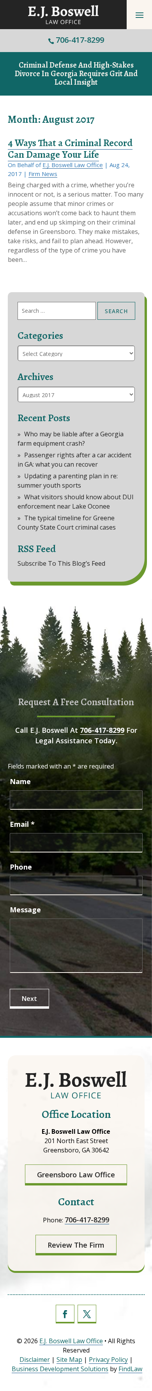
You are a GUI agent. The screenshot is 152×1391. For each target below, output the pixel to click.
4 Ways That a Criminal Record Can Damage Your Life (70, 148)
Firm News (42, 174)
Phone (21, 867)
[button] (139, 15)
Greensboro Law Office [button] (76, 1174)
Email (22, 824)
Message (25, 909)
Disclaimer (34, 1359)
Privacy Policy (108, 1359)
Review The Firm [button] (76, 1245)
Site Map (69, 1359)
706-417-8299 (80, 40)
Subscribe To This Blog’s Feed (61, 563)
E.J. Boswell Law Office (72, 165)
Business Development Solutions (60, 1369)
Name (20, 781)
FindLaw (130, 1369)
